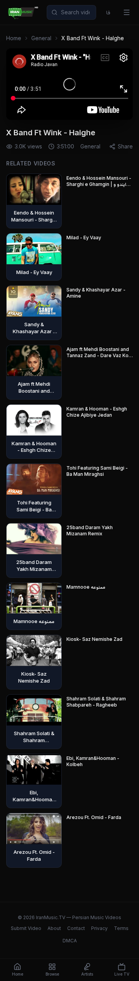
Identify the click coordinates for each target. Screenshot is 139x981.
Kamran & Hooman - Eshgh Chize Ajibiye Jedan (96, 412)
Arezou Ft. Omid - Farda (93, 817)
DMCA (70, 941)
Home (13, 38)
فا (108, 12)
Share (125, 146)
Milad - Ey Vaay (83, 237)
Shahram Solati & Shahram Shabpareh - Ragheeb (96, 702)
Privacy (99, 928)
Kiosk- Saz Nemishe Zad (94, 639)
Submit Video (26, 928)
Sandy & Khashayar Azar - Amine (95, 293)
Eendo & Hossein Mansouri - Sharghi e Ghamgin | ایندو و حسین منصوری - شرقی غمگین (98, 181)
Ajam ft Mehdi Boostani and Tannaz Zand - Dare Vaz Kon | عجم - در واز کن (98, 352)
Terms (121, 928)
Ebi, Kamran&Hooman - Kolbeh (92, 761)
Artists (87, 974)
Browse (52, 974)
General (41, 38)
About (54, 928)
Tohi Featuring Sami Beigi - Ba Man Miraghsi (97, 471)
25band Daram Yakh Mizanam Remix (89, 530)
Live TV (121, 974)
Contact (76, 928)
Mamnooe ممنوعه (85, 587)
